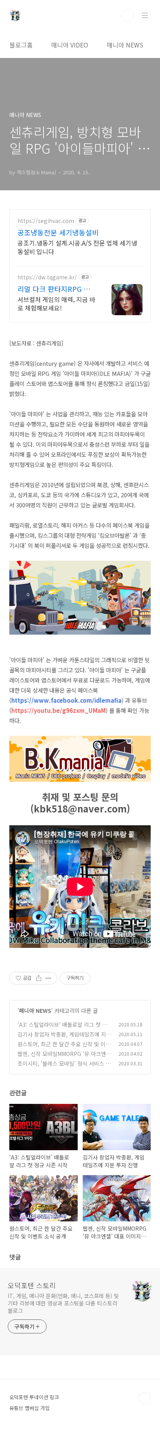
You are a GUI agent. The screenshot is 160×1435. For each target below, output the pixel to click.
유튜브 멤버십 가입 (29, 1408)
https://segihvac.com (45, 221)
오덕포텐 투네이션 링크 (34, 1397)
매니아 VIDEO (69, 44)
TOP (144, 1398)
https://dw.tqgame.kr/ (47, 277)
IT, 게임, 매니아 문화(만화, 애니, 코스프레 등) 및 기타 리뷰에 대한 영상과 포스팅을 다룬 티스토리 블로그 (63, 1303)
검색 (127, 15)
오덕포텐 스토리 (32, 1285)
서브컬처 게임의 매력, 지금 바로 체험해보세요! (56, 303)
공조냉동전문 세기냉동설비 (58, 232)
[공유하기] (38, 978)
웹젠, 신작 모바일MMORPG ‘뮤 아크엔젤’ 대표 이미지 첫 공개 (61, 1058)
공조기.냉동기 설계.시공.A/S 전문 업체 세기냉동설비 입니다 (77, 247)
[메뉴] (145, 15)
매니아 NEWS (125, 44)
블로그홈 (21, 44)
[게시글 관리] (48, 978)
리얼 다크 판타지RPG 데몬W (53, 288)
